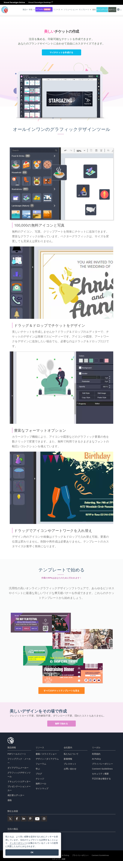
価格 (94, 9)
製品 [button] (24, 9)
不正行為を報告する (101, 778)
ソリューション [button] (70, 9)
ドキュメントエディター (19, 781)
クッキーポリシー (18, 843)
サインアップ (102, 9)
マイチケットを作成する (61, 52)
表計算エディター (16, 795)
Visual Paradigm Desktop (39, 2)
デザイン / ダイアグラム (47, 758)
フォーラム (41, 763)
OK (32, 852)
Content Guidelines (102, 768)
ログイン (112, 9)
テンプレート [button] (84, 9)
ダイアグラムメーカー (18, 767)
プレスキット (70, 763)
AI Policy (96, 758)
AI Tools (43, 9)
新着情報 (68, 758)
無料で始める (61, 723)
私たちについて (71, 753)
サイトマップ (42, 788)
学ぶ (38, 768)
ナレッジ (40, 778)
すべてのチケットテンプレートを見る (61, 690)
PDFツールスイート (17, 753)
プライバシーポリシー (102, 763)
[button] (31, 9)
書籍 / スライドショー (46, 753)
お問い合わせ (70, 768)
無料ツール (41, 783)
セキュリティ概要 (100, 773)
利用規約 (96, 753)
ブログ (39, 773)
